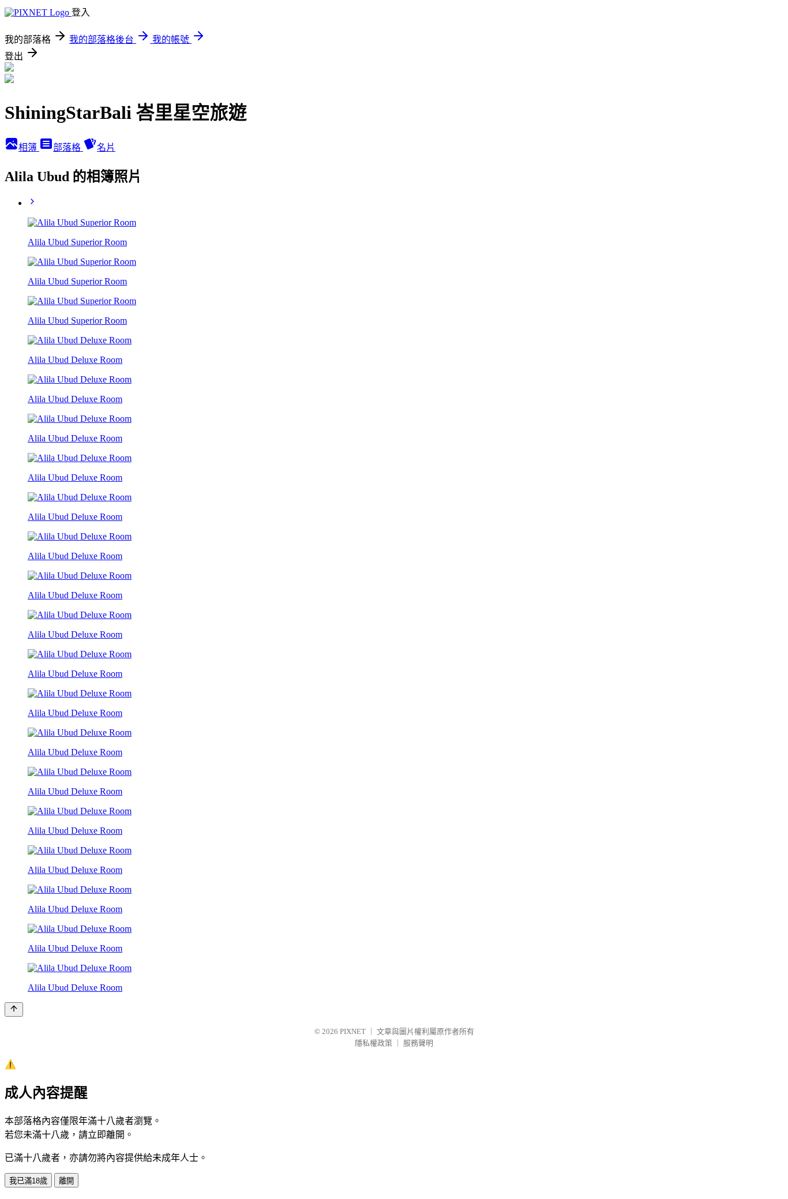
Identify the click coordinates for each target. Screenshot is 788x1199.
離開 (66, 1180)
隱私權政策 (373, 1043)
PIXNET (353, 1031)
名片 (106, 147)
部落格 (68, 147)
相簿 (28, 147)
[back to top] (14, 1009)
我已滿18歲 (28, 1180)
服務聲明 (418, 1043)
